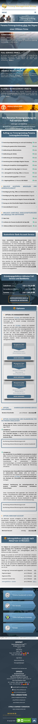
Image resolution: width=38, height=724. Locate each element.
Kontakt (27, 720)
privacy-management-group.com (19, 697)
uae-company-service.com (19, 702)
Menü (4, 12)
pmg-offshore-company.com (19, 700)
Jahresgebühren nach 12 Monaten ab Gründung (19, 299)
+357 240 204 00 (16, 684)
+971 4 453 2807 (18, 654)
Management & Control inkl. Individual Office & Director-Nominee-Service (19, 389)
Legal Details (19, 657)
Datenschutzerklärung (19, 660)
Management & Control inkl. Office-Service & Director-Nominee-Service (19, 370)
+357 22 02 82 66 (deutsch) (19, 692)
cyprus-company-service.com (19, 709)
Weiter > (11, 60)
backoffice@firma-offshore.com (19, 687)
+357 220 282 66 (16, 653)
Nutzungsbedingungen (31, 637)
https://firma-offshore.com (19, 689)
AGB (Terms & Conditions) (14, 637)
